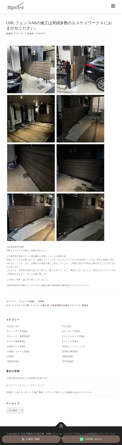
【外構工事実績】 (70, 351)
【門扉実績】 (67, 361)
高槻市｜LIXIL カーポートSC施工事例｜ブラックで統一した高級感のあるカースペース (49, 392)
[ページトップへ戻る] (61, 426)
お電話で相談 (33, 439)
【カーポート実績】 (71, 331)
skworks (40, 33)
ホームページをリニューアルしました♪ (25, 385)
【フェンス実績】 (27, 301)
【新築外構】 (67, 356)
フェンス (34, 305)
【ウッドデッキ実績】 (17, 331)
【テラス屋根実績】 (16, 341)
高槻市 (85, 305)
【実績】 (41, 301)
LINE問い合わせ (93, 439)
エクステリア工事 (20, 305)
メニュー (113, 5)
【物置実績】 (13, 361)
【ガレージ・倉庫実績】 (18, 336)
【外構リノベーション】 (73, 346)
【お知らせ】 (13, 326)
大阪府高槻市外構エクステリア (66, 305)
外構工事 (45, 305)
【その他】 (66, 326)
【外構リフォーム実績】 (18, 351)
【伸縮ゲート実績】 (16, 346)
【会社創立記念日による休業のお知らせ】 (27, 377)
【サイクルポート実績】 (73, 336)
